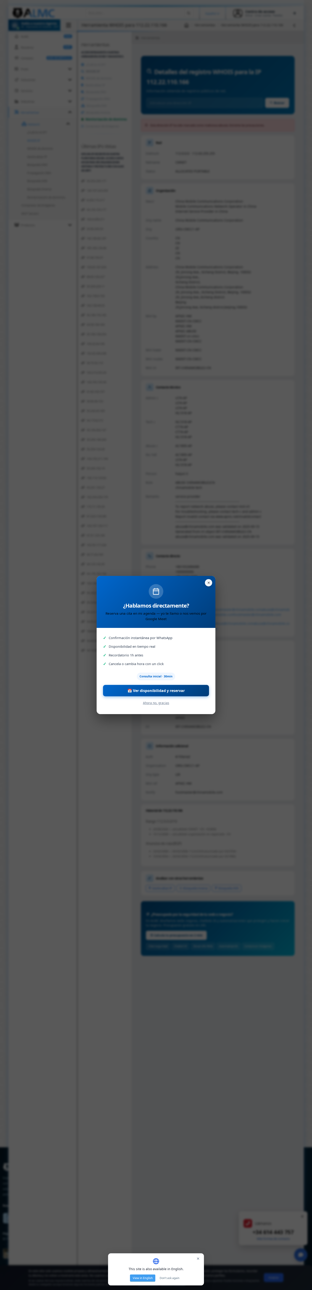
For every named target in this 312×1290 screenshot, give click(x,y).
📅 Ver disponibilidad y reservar (156, 690)
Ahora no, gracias (156, 703)
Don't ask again (169, 1278)
